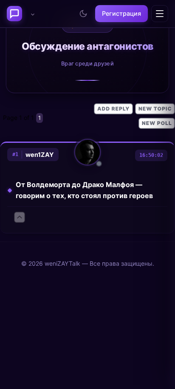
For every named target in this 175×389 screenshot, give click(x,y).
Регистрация (121, 13)
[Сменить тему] (83, 13)
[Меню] (159, 13)
